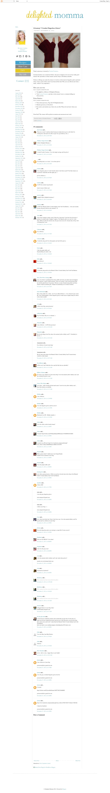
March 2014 (18, 146)
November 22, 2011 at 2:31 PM (44, 446)
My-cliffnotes (40, 363)
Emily (38, 248)
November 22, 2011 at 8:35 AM (44, 286)
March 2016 (18, 100)
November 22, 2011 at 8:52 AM (44, 299)
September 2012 (19, 181)
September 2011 (19, 204)
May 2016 (17, 97)
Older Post (77, 760)
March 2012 (18, 192)
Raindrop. (39, 577)
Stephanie (39, 537)
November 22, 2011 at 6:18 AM (44, 145)
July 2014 (17, 139)
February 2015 (18, 125)
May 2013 (17, 166)
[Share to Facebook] (59, 118)
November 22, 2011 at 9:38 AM (44, 308)
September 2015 (19, 112)
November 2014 (19, 131)
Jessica (38, 660)
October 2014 (18, 133)
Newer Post (36, 760)
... (37, 159)
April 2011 (17, 213)
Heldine (39, 394)
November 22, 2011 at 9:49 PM (44, 563)
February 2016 (18, 102)
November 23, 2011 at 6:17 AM (44, 611)
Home (57, 760)
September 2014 (19, 135)
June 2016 (17, 95)
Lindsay (39, 168)
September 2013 (19, 158)
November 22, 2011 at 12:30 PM (44, 398)
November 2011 (19, 200)
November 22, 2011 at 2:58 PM (44, 457)
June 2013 (17, 164)
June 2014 (17, 141)
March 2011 (18, 215)
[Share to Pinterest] (61, 118)
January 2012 (18, 196)
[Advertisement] (57, 755)
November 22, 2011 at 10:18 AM (44, 327)
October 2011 (18, 202)
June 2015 (17, 118)
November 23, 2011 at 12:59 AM (44, 582)
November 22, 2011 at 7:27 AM (44, 233)
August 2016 (18, 93)
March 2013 (18, 169)
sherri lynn (39, 130)
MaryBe (39, 451)
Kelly (38, 259)
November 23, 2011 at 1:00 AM (44, 591)
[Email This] (55, 118)
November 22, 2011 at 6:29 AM (44, 177)
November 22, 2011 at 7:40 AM (44, 263)
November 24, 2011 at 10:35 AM (44, 655)
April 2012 (17, 190)
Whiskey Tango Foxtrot (42, 141)
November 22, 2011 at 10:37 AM (44, 347)
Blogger (64, 789)
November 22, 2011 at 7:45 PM (44, 532)
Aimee (38, 422)
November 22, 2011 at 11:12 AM (44, 367)
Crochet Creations (53, 71)
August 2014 (18, 137)
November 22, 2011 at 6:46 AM (44, 199)
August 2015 (18, 114)
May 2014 (17, 143)
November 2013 (19, 154)
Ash (38, 304)
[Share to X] (58, 118)
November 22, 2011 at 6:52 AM (44, 224)
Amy (38, 215)
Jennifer (39, 483)
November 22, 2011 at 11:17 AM (44, 389)
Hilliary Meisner (41, 372)
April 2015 (17, 122)
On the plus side (41, 616)
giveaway (39, 120)
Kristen (39, 528)
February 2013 (18, 171)
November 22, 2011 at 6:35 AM (44, 190)
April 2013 (17, 167)
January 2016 (18, 104)
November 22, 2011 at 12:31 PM (44, 408)
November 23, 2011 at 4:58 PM (44, 627)
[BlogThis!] (56, 118)
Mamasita (39, 323)
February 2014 (18, 148)
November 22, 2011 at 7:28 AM (44, 243)
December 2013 (19, 152)
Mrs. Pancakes (40, 651)
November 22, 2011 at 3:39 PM (44, 477)
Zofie (38, 632)
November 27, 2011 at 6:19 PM (44, 711)
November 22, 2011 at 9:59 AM (44, 317)
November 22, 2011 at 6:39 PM (44, 523)
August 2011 (18, 206)
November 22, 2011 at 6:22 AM (44, 163)
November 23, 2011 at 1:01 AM (44, 600)
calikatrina (39, 313)
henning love (40, 472)
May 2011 (17, 211)
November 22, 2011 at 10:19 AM (44, 338)
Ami (38, 556)
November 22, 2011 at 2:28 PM (44, 426)
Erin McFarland (41, 291)
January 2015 (18, 127)
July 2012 (17, 185)
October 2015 (18, 110)
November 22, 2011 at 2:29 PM (44, 435)
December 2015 (19, 106)
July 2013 (17, 162)
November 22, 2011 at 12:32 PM (44, 417)
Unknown (39, 229)
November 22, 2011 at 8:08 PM (44, 541)
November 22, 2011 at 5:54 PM (44, 499)
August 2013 (18, 160)
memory (39, 195)
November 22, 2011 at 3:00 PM (44, 467)
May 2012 (17, 188)
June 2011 (17, 210)
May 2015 (17, 120)
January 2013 (18, 173)
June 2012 (17, 187)
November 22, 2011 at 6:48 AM (44, 210)
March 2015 (18, 123)
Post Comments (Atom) (45, 763)
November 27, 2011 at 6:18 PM (44, 680)
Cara (38, 517)
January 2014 (18, 150)
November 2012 (19, 177)
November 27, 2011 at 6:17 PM (44, 667)
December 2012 (19, 175)
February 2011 (18, 217)
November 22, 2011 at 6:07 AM (44, 135)
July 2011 (17, 208)
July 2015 (17, 116)
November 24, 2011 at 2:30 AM (44, 636)
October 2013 (18, 156)
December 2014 (19, 129)
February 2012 (18, 194)
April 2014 (17, 144)
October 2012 (18, 179)
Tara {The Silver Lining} (43, 277)
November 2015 (19, 108)
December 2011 (19, 198)
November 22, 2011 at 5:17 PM (44, 487)
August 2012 (18, 183)
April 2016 (17, 99)
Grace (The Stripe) (41, 383)
